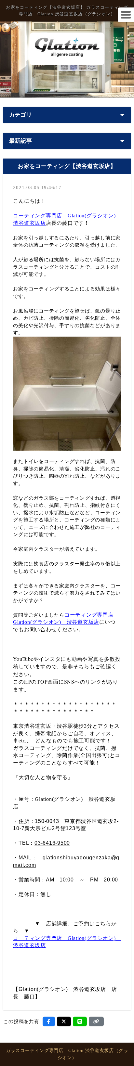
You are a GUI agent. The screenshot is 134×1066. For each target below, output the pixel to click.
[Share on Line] (80, 1021)
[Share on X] (64, 1021)
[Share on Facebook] (49, 1021)
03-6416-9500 (52, 843)
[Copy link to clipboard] (96, 1021)
